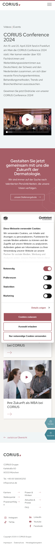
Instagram (13, 517)
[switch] (47, 277)
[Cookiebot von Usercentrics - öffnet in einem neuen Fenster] (39, 218)
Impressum (8, 543)
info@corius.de (10, 482)
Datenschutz (19, 543)
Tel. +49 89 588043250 (15, 478)
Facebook (38, 526)
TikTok (12, 522)
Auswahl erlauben (27, 326)
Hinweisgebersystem (34, 543)
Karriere (7, 492)
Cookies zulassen (27, 317)
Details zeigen (38, 307)
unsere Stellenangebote (25, 197)
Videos (7, 26)
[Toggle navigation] (49, 4)
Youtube (37, 521)
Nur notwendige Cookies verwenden (27, 336)
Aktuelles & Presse (30, 501)
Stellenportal (9, 497)
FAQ (27, 507)
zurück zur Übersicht (17, 437)
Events (17, 26)
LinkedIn (37, 517)
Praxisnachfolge (10, 503)
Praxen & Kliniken (29, 494)
